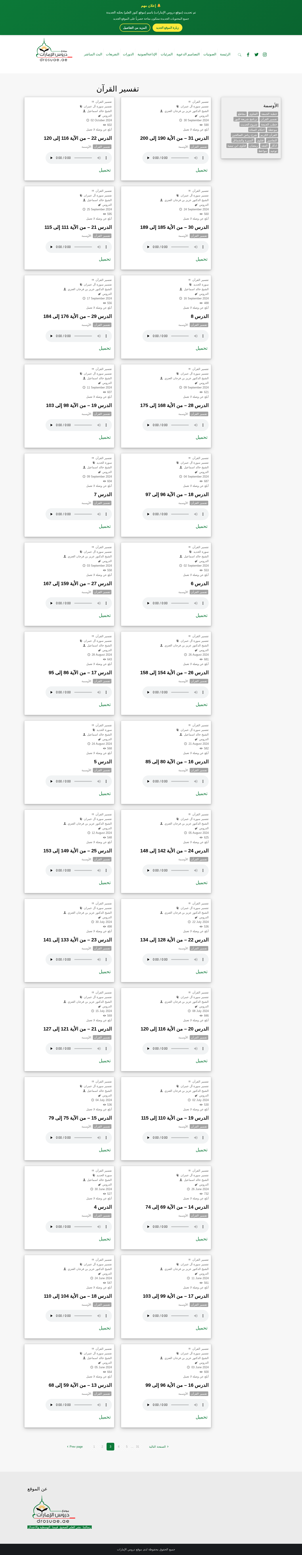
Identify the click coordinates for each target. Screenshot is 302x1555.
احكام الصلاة (257, 129)
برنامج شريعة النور (246, 119)
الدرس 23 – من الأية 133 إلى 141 (77, 940)
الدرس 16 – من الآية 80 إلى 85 (177, 761)
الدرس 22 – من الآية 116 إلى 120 (78, 138)
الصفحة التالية (157, 1446)
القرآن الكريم (268, 135)
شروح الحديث (249, 124)
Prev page (76, 1446)
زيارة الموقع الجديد (167, 28)
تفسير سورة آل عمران (97, 106)
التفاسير (272, 140)
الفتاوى (253, 114)
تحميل (105, 169)
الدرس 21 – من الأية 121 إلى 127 (77, 1029)
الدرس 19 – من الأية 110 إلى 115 (175, 1118)
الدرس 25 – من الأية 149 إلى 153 (77, 850)
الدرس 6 (200, 583)
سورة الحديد (200, 284)
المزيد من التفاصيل (135, 27)
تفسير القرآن (103, 101)
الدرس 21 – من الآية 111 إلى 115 (78, 227)
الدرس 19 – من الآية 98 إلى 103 (79, 405)
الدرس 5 (103, 761)
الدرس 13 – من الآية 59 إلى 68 (80, 1385)
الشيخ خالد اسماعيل (99, 111)
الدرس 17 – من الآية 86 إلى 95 (80, 672)
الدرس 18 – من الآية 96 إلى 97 (177, 494)
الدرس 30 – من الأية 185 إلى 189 (174, 227)
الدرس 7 (103, 494)
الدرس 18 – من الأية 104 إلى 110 (78, 1296)
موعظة (272, 129)
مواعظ (262, 151)
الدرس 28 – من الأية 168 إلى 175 (174, 405)
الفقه (264, 145)
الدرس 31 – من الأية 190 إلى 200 (174, 138)
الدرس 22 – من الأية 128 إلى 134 (174, 940)
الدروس (106, 115)
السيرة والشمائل (243, 140)
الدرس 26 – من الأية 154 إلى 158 (174, 672)
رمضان (253, 145)
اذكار (274, 145)
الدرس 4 (103, 1207)
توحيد (273, 151)
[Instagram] (265, 54)
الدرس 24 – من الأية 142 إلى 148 (174, 850)
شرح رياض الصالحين (244, 135)
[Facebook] (248, 54)
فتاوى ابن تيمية (236, 145)
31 (137, 1446)
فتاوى (260, 140)
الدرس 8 (200, 316)
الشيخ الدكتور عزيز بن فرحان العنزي (186, 111)
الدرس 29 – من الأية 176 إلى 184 (77, 316)
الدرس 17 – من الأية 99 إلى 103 (176, 1296)
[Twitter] (256, 54)
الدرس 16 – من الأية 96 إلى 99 (177, 1385)
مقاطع (242, 114)
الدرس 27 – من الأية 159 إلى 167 (77, 583)
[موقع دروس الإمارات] (53, 48)
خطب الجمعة (269, 124)
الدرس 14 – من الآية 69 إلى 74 (177, 1207)
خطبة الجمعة (269, 114)
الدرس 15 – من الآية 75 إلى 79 (80, 1118)
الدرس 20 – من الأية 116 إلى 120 (175, 1029)
